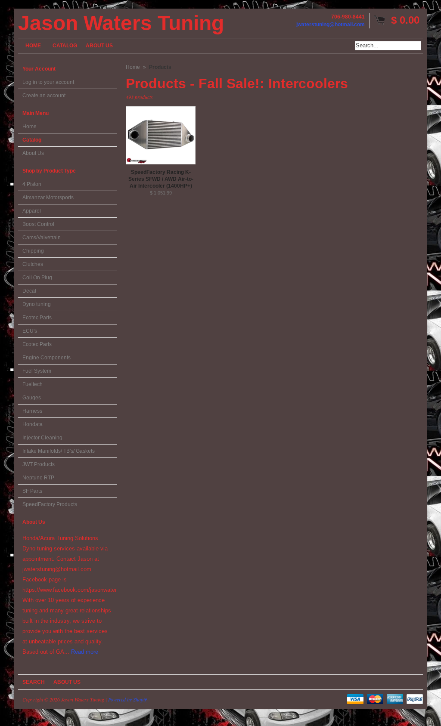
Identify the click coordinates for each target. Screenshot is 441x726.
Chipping (33, 251)
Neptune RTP (38, 478)
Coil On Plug (37, 278)
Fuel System (36, 371)
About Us (33, 153)
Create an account (43, 96)
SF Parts (32, 491)
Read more (84, 652)
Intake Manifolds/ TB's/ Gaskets (58, 451)
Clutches (32, 264)
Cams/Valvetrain (41, 238)
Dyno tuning (36, 304)
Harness (32, 411)
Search (33, 682)
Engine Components (46, 358)
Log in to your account (48, 82)
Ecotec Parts (37, 318)
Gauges (31, 398)
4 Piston (31, 184)
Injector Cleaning (42, 438)
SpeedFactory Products (49, 504)
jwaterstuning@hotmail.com (330, 25)
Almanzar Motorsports (48, 198)
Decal (29, 291)
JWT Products (38, 464)
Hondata (32, 424)
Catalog (31, 140)
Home (29, 127)
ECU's (29, 331)
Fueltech (32, 384)
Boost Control (38, 224)
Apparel (31, 211)
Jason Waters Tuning (121, 23)
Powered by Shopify (128, 699)
